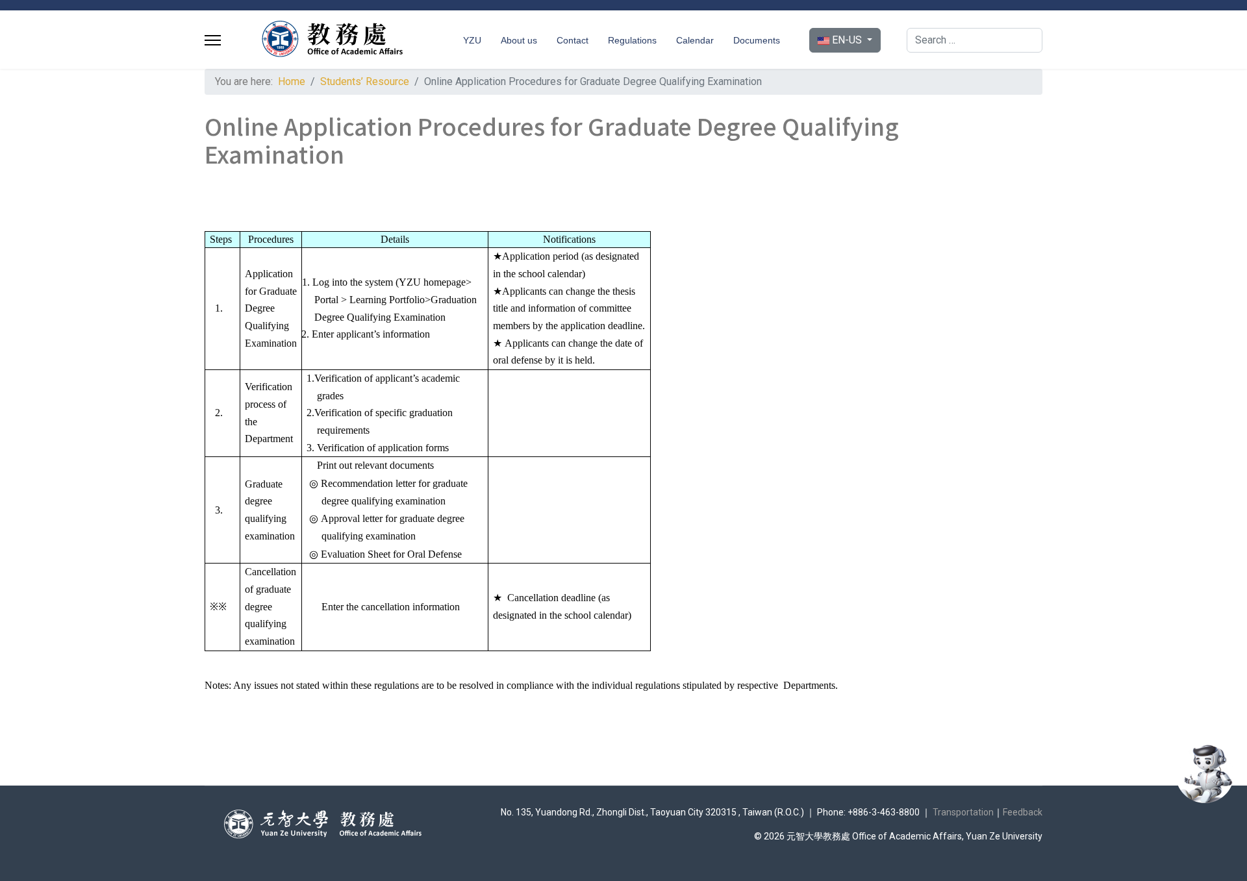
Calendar (695, 40)
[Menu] (213, 40)
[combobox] (974, 40)
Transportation (963, 812)
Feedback (1022, 812)
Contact (572, 40)
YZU (472, 40)
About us (519, 40)
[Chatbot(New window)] (1205, 774)
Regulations (632, 40)
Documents (756, 40)
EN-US (846, 40)
